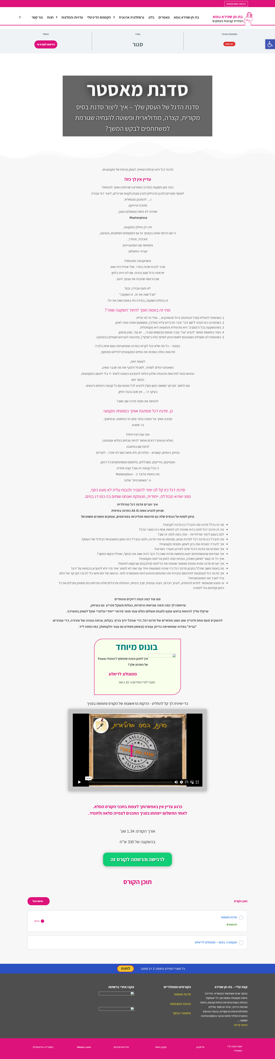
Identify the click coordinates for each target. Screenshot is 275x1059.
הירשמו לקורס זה (46, 44)
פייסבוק (200, 1047)
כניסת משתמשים (236, 4)
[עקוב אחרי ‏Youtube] (44, 3)
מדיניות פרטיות (121, 1047)
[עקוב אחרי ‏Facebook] (36, 3)
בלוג (151, 17)
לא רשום (229, 44)
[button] (270, 44)
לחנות (125, 968)
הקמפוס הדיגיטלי (99, 17)
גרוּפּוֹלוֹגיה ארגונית (131, 17)
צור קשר (37, 17)
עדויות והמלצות (72, 17)
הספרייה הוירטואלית (43, 1047)
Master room (84, 1047)
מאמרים (164, 17)
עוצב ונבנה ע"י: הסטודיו (234, 1048)
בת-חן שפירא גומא (186, 17)
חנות (50, 17)
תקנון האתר (160, 1047)
